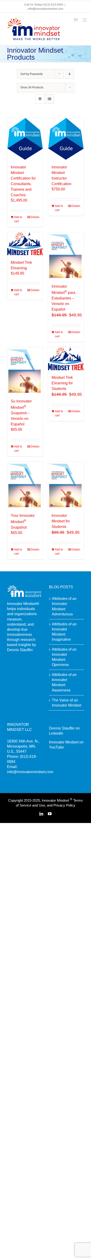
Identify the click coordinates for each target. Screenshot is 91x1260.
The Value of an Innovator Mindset (66, 702)
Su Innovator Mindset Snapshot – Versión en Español (21, 412)
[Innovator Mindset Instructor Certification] (66, 139)
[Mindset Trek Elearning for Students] (66, 358)
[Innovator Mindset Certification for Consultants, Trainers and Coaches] (25, 139)
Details (35, 217)
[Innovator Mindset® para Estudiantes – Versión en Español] (66, 255)
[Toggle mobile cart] (75, 19)
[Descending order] (69, 74)
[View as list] (49, 98)
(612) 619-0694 (53, 4)
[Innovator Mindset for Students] (66, 485)
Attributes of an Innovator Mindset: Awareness (64, 682)
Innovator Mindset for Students (61, 521)
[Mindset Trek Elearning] (25, 243)
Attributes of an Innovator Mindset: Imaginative (64, 631)
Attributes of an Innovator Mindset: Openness (64, 657)
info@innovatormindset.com (45, 8)
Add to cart (18, 219)
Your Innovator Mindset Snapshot (23, 521)
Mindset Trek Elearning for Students (62, 383)
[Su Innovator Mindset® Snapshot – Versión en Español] (25, 370)
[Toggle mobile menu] (85, 19)
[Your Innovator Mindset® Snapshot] (25, 485)
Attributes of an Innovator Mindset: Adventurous (64, 606)
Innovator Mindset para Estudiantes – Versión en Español (63, 297)
